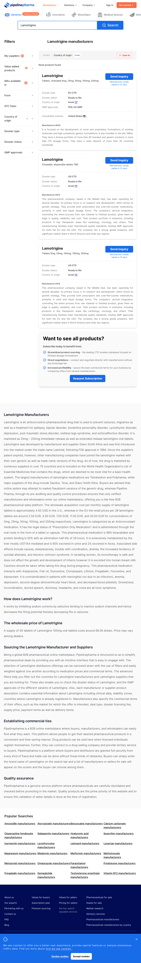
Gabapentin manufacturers (53, 833)
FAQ (6, 919)
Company (87, 5)
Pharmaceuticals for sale (99, 897)
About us (9, 897)
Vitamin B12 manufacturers (120, 873)
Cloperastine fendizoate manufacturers (18, 835)
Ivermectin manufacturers (19, 843)
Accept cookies (81, 956)
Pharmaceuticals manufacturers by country (108, 925)
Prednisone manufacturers (119, 863)
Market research (94, 908)
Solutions (69, 5)
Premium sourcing (41, 908)
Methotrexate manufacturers (112, 855)
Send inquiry (119, 76)
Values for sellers (68, 897)
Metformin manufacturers (85, 853)
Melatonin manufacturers (52, 853)
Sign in (109, 5)
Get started (125, 5)
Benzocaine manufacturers (86, 823)
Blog (6, 925)
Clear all (126, 55)
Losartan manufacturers (118, 843)
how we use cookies (59, 948)
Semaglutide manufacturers (46, 875)
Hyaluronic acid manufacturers (79, 835)
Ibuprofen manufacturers (119, 833)
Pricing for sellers (68, 902)
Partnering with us (13, 908)
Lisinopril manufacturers (84, 843)
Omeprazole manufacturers (53, 863)
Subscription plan (41, 902)
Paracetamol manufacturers (79, 865)
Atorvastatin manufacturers (53, 823)
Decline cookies (60, 956)
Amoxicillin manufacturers (19, 823)
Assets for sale (94, 902)
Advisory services (95, 913)
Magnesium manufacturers (20, 853)
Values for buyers (41, 897)
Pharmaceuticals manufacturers (102, 919)
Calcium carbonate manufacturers (115, 825)
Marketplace (49, 5)
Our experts (10, 902)
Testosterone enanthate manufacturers (85, 875)
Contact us (10, 913)
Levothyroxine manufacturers (46, 845)
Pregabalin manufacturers (19, 873)
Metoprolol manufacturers (20, 863)
